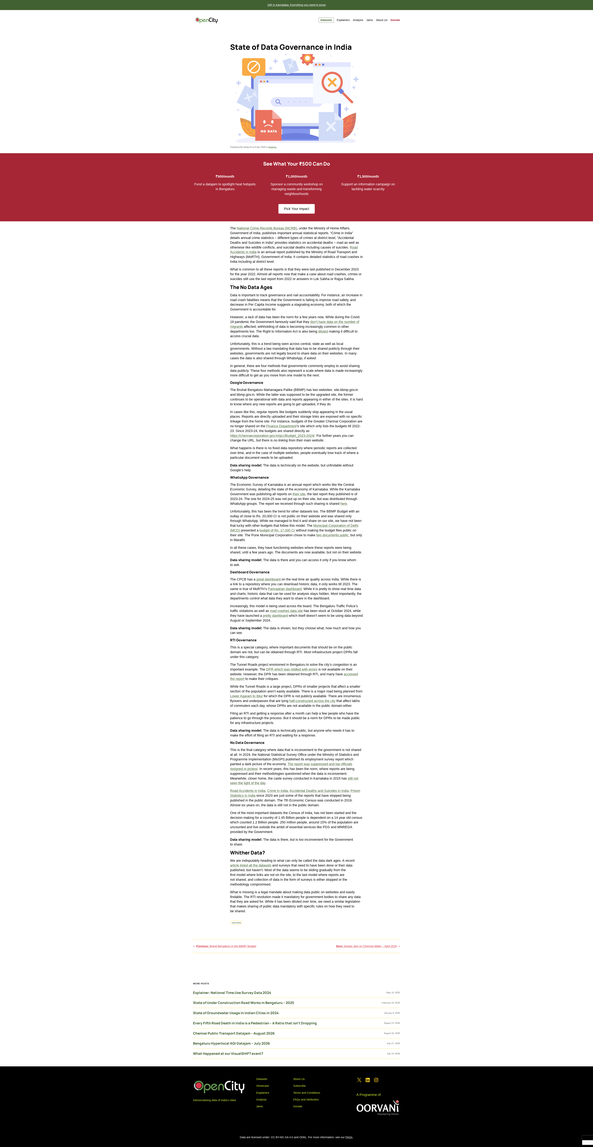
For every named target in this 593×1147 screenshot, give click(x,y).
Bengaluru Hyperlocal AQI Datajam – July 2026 (231, 1043)
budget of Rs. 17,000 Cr (277, 530)
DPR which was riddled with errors (291, 669)
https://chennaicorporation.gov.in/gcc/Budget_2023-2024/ (272, 436)
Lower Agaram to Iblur (246, 696)
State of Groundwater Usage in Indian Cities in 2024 (236, 1013)
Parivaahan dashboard (285, 589)
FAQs (348, 1137)
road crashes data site (286, 611)
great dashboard (269, 579)
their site (299, 494)
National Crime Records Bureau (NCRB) (267, 228)
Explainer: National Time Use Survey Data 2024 (232, 993)
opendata (236, 922)
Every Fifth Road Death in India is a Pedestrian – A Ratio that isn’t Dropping (255, 1023)
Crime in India (277, 791)
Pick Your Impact (296, 209)
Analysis (272, 147)
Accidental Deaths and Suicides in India (319, 791)
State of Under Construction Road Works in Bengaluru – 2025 (243, 1003)
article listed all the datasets (250, 865)
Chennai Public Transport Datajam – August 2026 (234, 1033)
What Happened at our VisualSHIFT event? (228, 1054)
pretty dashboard (275, 616)
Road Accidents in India (247, 791)
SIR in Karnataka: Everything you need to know (296, 4)
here (343, 504)
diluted (323, 331)
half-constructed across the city (312, 701)
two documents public (332, 535)
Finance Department (281, 426)
